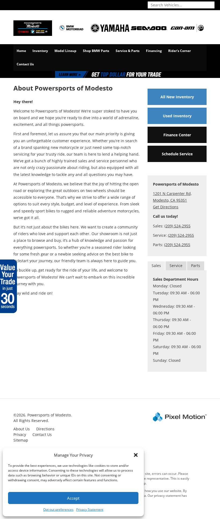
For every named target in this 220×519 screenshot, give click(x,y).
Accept (73, 498)
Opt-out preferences (58, 509)
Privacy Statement (89, 509)
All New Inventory (177, 96)
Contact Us (25, 64)
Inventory (40, 50)
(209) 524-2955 (177, 225)
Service (176, 265)
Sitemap (20, 440)
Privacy (19, 434)
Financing (154, 50)
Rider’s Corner (179, 50)
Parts (195, 265)
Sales (156, 265)
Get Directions (165, 206)
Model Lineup (65, 50)
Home (21, 50)
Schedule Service (177, 153)
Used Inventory (177, 115)
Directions (45, 428)
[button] (135, 455)
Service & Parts (128, 50)
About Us (21, 428)
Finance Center (177, 134)
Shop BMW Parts (96, 50)
